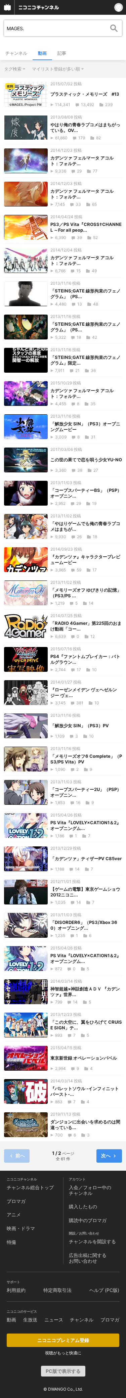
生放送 (30, 1319)
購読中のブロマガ (88, 1220)
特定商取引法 (57, 1290)
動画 (42, 53)
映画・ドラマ (21, 1228)
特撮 (11, 1242)
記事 (61, 53)
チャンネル (16, 53)
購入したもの (83, 1206)
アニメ (14, 1214)
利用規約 (16, 1290)
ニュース (53, 1319)
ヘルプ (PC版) (104, 1290)
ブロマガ (16, 1201)
